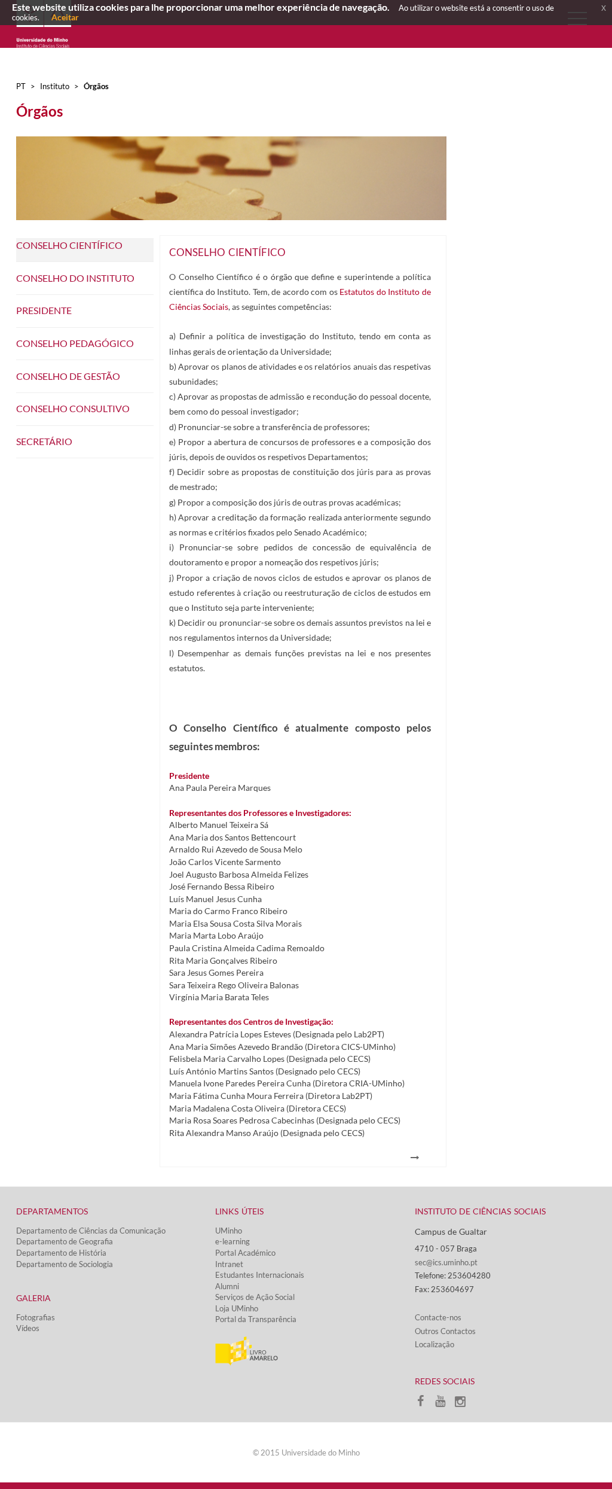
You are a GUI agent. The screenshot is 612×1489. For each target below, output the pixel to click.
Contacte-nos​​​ (438, 1317)
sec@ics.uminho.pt (446, 1262)
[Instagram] (463, 1404)
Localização (434, 1344)
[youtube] (444, 1404)
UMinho (228, 1230)
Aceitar (65, 17)
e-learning (232, 1241)
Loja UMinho (236, 1308)
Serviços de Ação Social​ (255, 1297)
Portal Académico (245, 1252)
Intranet (229, 1264)
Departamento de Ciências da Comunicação (91, 1230)
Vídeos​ (27, 1328)
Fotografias (35, 1317)
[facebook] (424, 1404)
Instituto (54, 86)
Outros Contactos (445, 1331)
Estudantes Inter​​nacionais (259, 1275)
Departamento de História (61, 1252)
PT (21, 86)
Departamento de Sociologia (64, 1264)
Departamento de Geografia (64, 1241)
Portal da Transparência (255, 1319)
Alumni (227, 1286)
